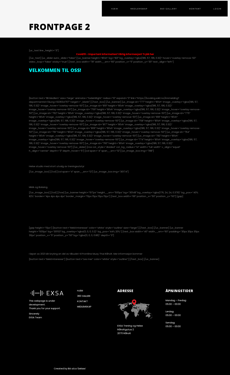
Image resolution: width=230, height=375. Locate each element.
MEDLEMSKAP (84, 306)
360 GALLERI (83, 296)
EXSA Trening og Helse (130, 325)
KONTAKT (82, 301)
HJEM (80, 290)
